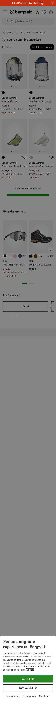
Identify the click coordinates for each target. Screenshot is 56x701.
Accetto (28, 678)
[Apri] (42, 3)
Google (30, 670)
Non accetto (28, 687)
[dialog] (28, 668)
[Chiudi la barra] (53, 3)
